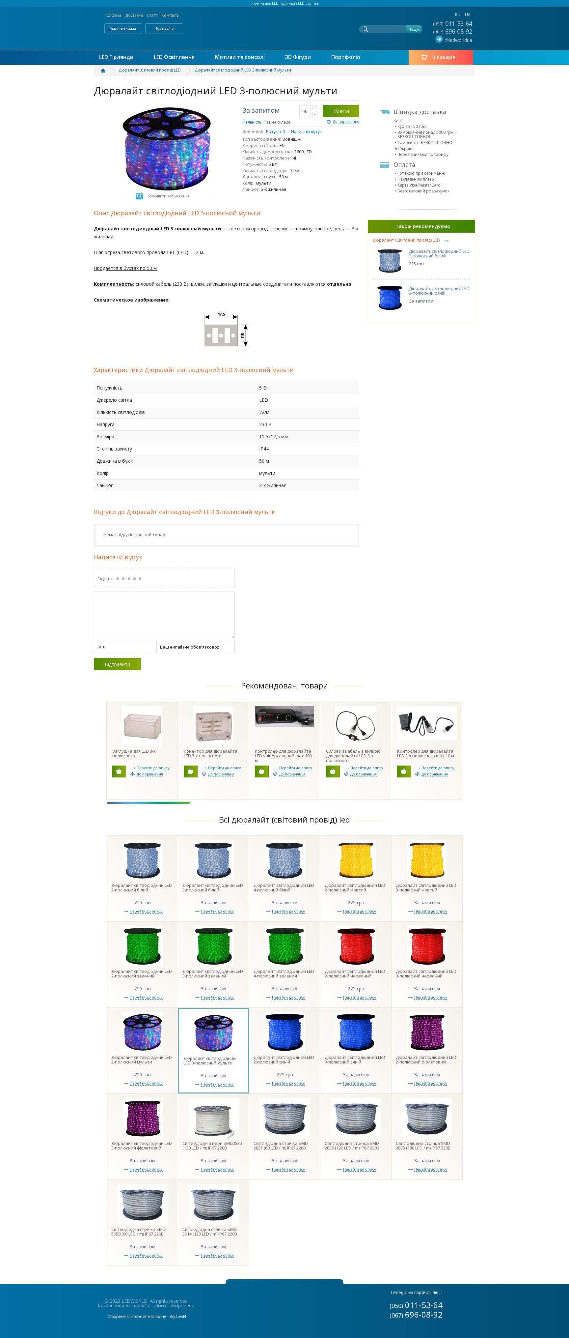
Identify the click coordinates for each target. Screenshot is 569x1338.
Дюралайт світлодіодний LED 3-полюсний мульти (209, 1060)
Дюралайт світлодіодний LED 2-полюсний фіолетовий (426, 1059)
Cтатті (152, 15)
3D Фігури (298, 57)
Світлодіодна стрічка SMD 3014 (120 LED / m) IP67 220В (209, 1231)
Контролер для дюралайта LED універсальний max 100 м (283, 755)
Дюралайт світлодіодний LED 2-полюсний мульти (141, 1059)
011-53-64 (453, 23)
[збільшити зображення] (167, 105)
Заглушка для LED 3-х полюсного (134, 753)
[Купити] (119, 771)
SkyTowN (177, 1316)
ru (457, 14)
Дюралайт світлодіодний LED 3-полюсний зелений (212, 973)
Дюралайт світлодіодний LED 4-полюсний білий (284, 887)
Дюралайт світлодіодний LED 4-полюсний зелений (284, 973)
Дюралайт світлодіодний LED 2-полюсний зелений (141, 973)
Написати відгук (306, 131)
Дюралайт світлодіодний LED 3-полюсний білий (212, 887)
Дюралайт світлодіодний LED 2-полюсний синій (284, 1059)
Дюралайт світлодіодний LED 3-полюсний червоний (426, 973)
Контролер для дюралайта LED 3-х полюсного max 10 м (425, 753)
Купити (341, 111)
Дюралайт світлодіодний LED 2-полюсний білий (439, 253)
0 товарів (443, 57)
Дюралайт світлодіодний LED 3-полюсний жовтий (426, 887)
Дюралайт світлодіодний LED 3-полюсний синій (439, 290)
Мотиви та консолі (240, 57)
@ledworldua (458, 40)
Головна (113, 15)
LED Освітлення (174, 57)
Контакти (170, 15)
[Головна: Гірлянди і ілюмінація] (107, 70)
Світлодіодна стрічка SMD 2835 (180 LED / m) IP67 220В (423, 1145)
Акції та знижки (123, 28)
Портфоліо (164, 28)
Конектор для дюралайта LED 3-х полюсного (210, 753)
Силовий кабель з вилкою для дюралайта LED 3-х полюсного (353, 755)
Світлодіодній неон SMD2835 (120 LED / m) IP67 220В (212, 1145)
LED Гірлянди (116, 57)
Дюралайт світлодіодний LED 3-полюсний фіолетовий (141, 1145)
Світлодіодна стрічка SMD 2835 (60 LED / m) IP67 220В (281, 1145)
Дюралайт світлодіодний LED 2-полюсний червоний (355, 973)
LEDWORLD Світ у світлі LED (284, 26)
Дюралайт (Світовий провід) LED (406, 240)
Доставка (134, 15)
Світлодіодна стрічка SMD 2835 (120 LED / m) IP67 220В (352, 1145)
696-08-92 (453, 31)
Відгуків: (274, 131)
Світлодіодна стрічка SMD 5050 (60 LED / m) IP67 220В (138, 1231)
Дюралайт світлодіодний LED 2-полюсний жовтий (355, 887)
